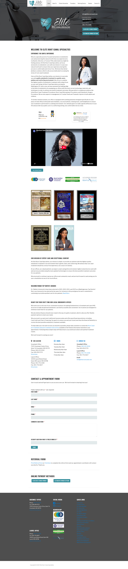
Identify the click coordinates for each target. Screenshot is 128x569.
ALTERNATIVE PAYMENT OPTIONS (90, 33)
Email (33, 407)
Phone (33, 414)
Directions (34, 354)
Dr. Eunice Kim (80, 508)
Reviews (90, 3)
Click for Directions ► (35, 510)
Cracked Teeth (80, 504)
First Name (34, 392)
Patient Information (63, 3)
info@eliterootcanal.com (89, 14)
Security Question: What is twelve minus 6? (44, 439)
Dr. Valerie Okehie (81, 513)
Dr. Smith (79, 511)
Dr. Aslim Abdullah (81, 506)
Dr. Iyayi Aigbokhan (82, 510)
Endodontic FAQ (81, 515)
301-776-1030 (86, 25)
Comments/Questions (37, 422)
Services (79, 533)
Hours (58, 341)
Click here (48, 463)
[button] (37, 170)
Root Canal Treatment (82, 529)
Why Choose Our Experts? (84, 542)
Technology (80, 535)
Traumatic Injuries (81, 537)
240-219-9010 (86, 19)
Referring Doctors (82, 3)
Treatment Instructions (83, 539)
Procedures (72, 3)
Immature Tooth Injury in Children (85, 520)
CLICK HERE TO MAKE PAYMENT (90, 29)
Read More (66, 293)
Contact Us (96, 3)
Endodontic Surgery (82, 517)
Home (49, 3)
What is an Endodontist (83, 540)
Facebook (57, 503)
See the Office (80, 531)
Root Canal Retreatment (83, 528)
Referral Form (80, 524)
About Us (54, 3)
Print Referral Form (37, 463)
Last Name (34, 399)
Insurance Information (83, 522)
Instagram (58, 506)
